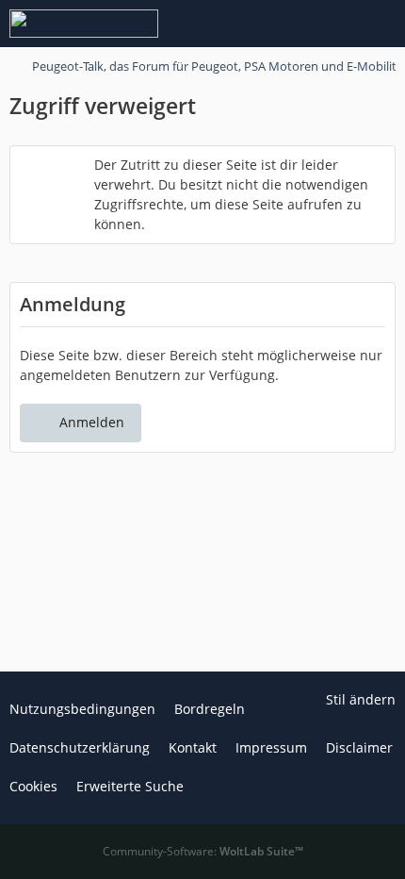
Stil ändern (361, 699)
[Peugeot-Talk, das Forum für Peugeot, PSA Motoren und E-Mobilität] (84, 23)
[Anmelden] (333, 23)
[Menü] (380, 23)
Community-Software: (203, 851)
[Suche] (286, 23)
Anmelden (91, 422)
